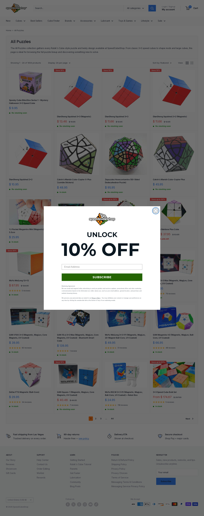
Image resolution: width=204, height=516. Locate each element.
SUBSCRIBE (102, 277)
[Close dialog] (155, 210)
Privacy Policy (96, 298)
